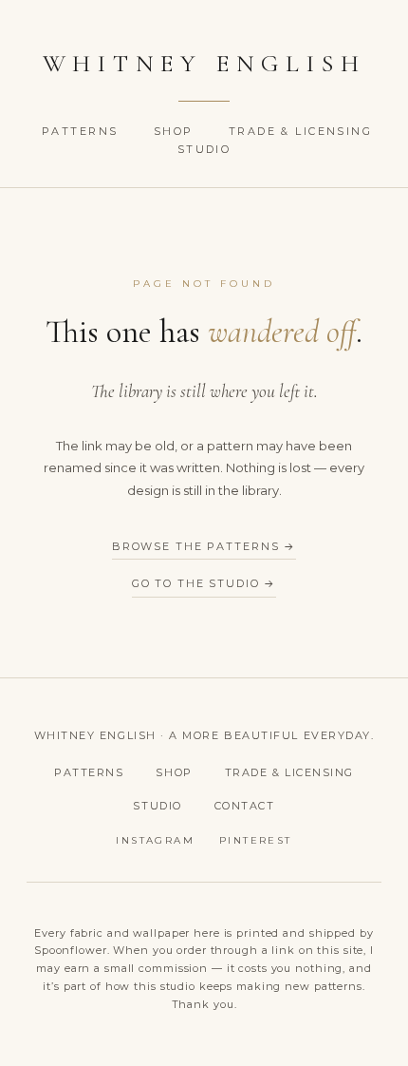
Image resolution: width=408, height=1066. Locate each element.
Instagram (155, 840)
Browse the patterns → (204, 546)
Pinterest (255, 840)
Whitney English (204, 63)
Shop (176, 131)
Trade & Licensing (300, 131)
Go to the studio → (204, 583)
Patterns (82, 131)
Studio (204, 149)
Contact (244, 805)
